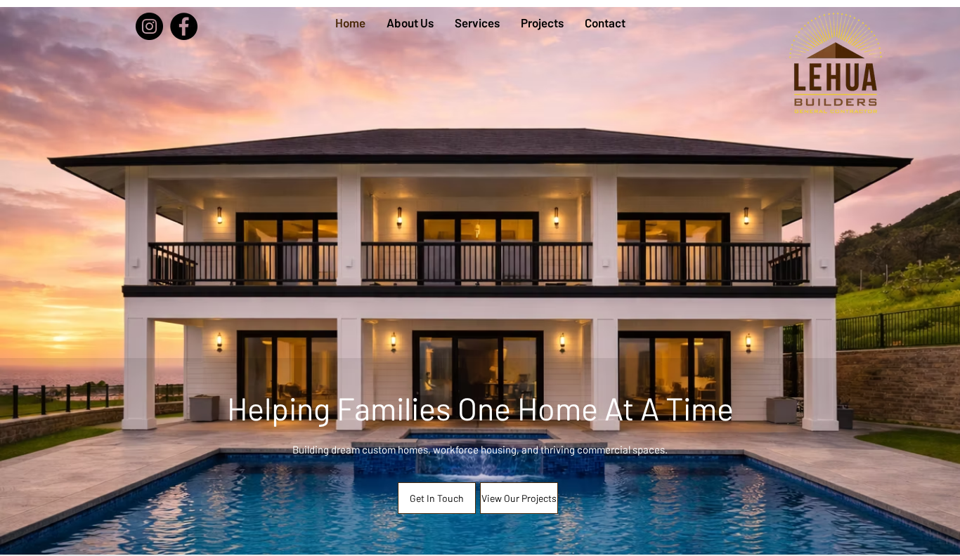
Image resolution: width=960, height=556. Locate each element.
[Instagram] (149, 26)
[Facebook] (183, 26)
